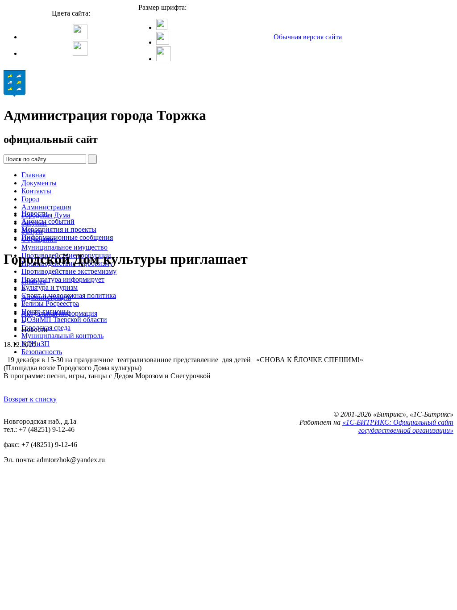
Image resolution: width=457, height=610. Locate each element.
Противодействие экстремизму (68, 271)
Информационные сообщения (67, 237)
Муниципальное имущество (64, 247)
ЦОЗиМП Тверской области (64, 319)
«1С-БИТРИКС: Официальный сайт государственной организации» (397, 426)
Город (30, 199)
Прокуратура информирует (62, 279)
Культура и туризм (49, 287)
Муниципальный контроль (62, 335)
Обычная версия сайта (308, 37)
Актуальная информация (59, 313)
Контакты (36, 191)
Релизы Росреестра (50, 303)
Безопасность (41, 351)
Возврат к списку (30, 399)
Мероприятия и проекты (58, 229)
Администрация (46, 207)
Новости (34, 213)
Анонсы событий (48, 221)
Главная (33, 175)
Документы (39, 183)
